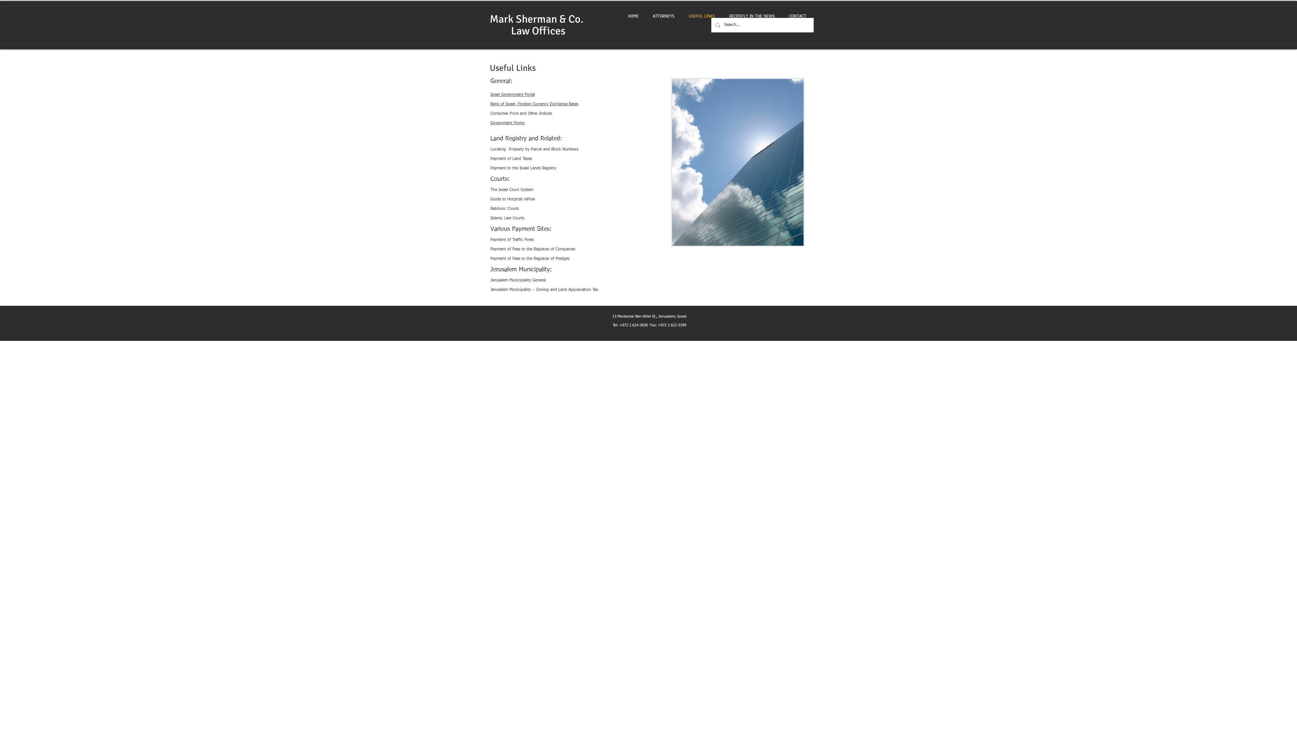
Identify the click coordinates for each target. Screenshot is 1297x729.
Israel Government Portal (512, 95)
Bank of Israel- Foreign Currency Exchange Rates (534, 104)
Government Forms (507, 123)
